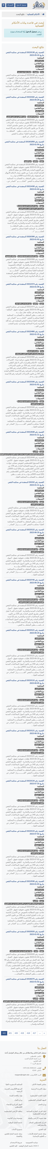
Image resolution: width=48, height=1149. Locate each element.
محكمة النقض (39, 61)
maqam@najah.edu (22, 1075)
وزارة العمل (42, 1104)
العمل (36, 951)
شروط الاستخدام (16, 1142)
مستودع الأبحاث (17, 1129)
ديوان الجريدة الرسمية (38, 1089)
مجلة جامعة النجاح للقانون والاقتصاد (13, 1135)
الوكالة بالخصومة (10, 256)
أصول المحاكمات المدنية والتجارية (28, 206)
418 (28, 1033)
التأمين (36, 451)
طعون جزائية (39, 66)
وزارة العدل (18, 1100)
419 (22, 1033)
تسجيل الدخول (21, 5)
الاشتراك (10, 5)
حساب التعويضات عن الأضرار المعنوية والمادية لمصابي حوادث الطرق (23, 1001)
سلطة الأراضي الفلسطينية (13, 1111)
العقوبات (35, 72)
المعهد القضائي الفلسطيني (37, 1100)
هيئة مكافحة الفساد (15, 1096)
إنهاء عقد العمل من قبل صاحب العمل (21, 951)
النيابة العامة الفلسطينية (38, 1096)
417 (34, 1033)
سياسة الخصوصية (32, 1142)
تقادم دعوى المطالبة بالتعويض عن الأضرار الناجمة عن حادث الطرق (24, 904)
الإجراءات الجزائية (33, 117)
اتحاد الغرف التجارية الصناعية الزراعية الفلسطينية (36, 1112)
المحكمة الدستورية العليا (14, 1084)
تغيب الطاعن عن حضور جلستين (16, 117)
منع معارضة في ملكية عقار (23, 304)
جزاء (42, 72)
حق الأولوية (28, 161)
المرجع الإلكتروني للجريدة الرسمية (13, 1090)
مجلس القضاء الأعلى (39, 1084)
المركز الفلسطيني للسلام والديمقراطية (37, 1124)
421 (10, 1033)
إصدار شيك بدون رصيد (24, 72)
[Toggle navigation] (3, 5)
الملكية (36, 161)
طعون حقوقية (39, 156)
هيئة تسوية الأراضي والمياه (37, 1118)
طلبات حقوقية (39, 396)
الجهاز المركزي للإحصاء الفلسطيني (14, 1106)
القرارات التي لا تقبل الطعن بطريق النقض (31, 209)
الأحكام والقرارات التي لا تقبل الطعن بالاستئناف (29, 354)
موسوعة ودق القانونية (14, 1118)
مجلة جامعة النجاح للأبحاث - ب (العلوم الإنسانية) (36, 1135)
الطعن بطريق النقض (37, 404)
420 (16, 1033)
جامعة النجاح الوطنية (15, 1122)
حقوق (41, 161)
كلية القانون (42, 1129)
